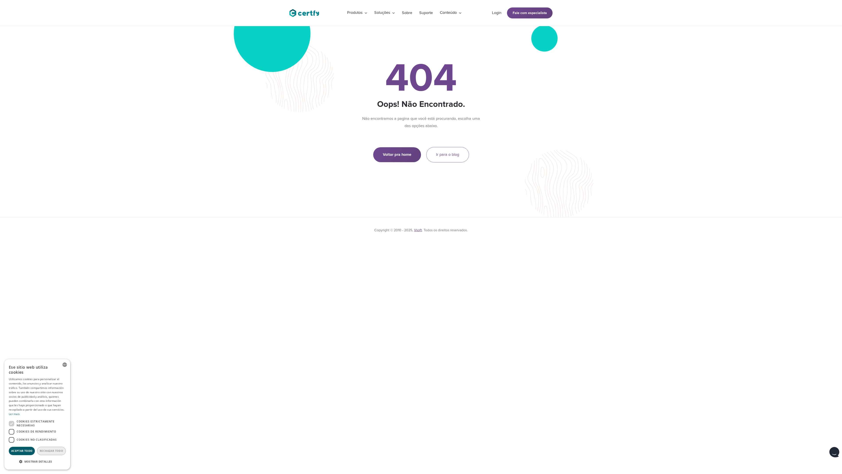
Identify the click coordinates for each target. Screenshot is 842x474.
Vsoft (418, 230)
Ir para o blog (447, 155)
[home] (306, 13)
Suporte (426, 13)
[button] (357, 13)
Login (496, 13)
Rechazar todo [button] (51, 451)
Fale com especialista (530, 13)
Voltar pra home (397, 155)
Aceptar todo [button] (22, 451)
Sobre (407, 13)
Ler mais (14, 414)
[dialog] (37, 414)
